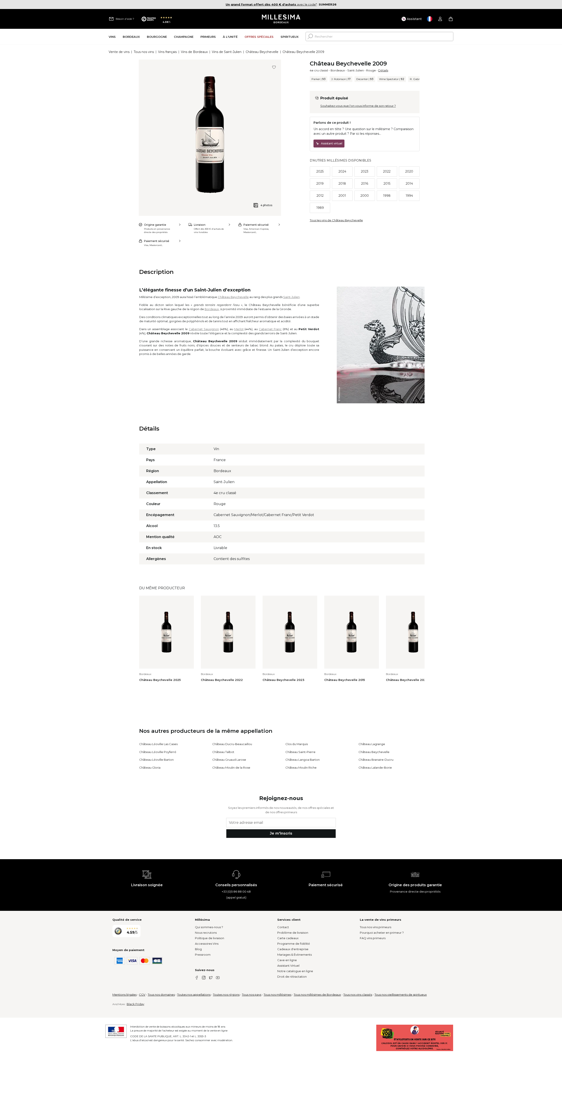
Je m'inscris (281, 833)
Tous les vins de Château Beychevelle (336, 220)
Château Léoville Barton (156, 759)
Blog (198, 949)
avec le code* (271, 4)
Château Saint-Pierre (300, 752)
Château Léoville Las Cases (158, 744)
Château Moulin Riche (301, 767)
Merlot (239, 329)
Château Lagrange (371, 744)
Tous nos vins (144, 52)
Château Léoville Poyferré (157, 752)
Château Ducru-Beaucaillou (232, 744)
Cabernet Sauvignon (204, 329)
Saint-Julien (355, 70)
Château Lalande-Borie (375, 767)
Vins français (167, 52)
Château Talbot (223, 752)
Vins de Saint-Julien (226, 52)
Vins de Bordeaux (194, 52)
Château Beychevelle (262, 52)
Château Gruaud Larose (229, 759)
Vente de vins (119, 52)
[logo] (281, 18)
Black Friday (135, 1004)
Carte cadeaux (288, 938)
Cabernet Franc (270, 329)
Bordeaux (338, 70)
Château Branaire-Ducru (375, 759)
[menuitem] (112, 37)
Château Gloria (149, 767)
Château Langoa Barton (302, 759)
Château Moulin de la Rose (231, 767)
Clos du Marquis (296, 744)
